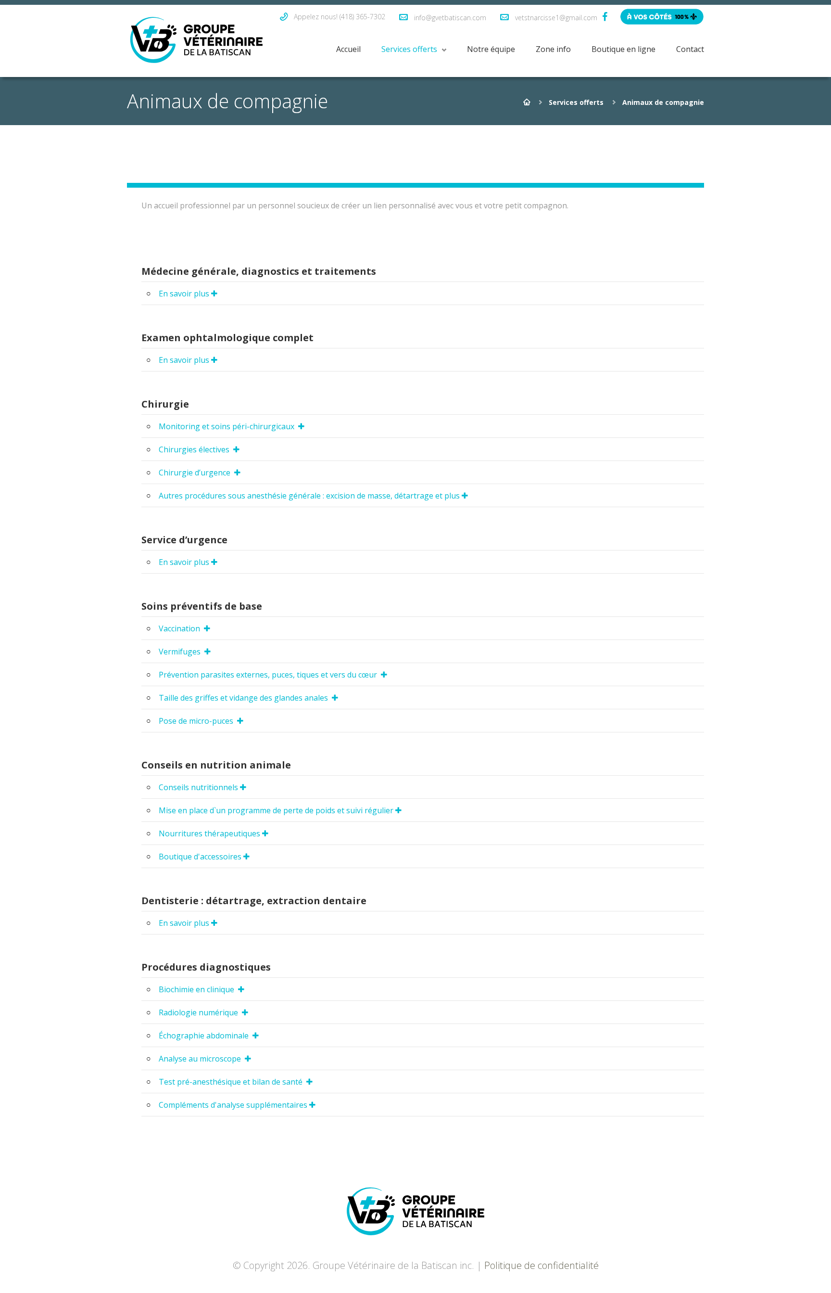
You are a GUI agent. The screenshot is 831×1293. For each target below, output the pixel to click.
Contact (690, 49)
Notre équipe (491, 49)
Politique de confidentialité (541, 1265)
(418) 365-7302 (362, 16)
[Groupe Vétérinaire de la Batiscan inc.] (196, 40)
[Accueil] (526, 102)
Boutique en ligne (623, 49)
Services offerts (409, 49)
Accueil (348, 49)
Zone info (553, 49)
